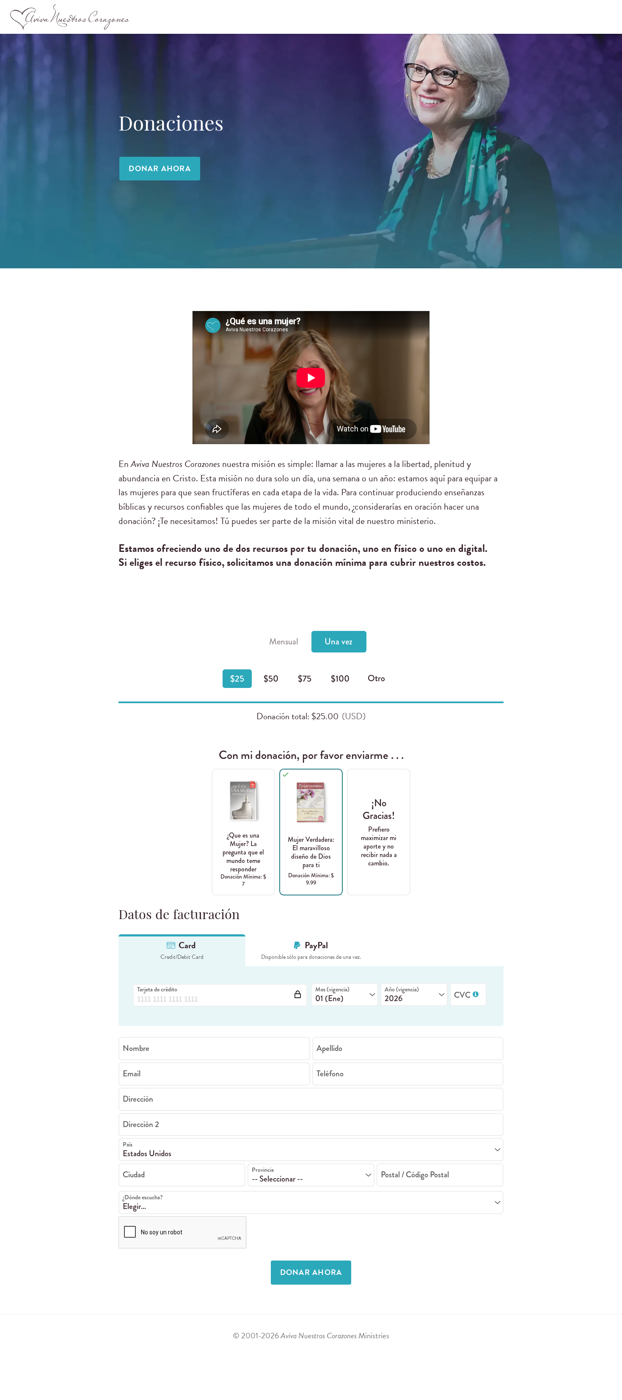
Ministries (335, 1335)
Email (131, 1073)
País (127, 1144)
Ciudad (134, 1174)
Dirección (138, 1098)
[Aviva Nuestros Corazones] (70, 17)
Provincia (263, 1169)
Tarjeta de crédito (157, 989)
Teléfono (330, 1073)
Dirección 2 (141, 1124)
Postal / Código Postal (415, 1174)
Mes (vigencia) (332, 989)
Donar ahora (160, 168)
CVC (469, 995)
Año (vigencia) (402, 989)
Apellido (329, 1048)
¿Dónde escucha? (143, 1197)
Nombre (136, 1048)
